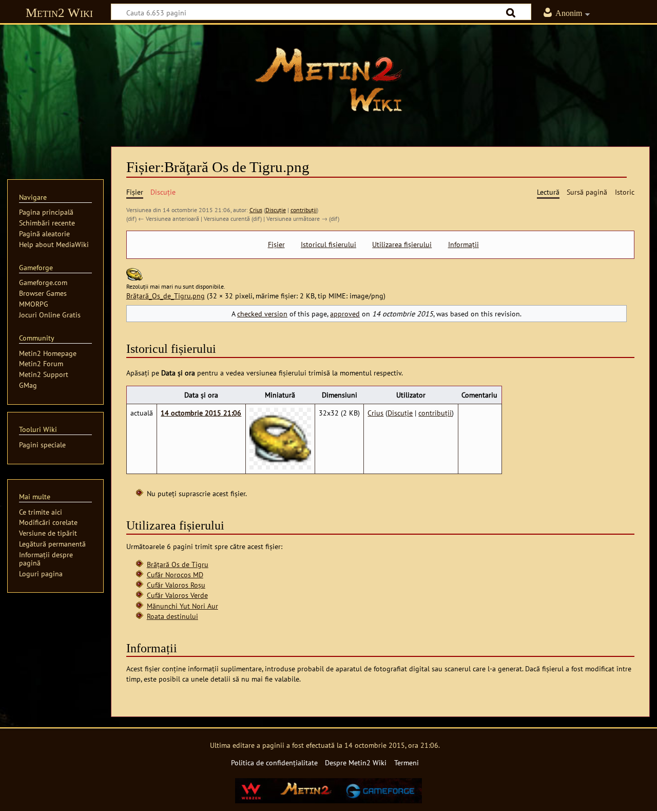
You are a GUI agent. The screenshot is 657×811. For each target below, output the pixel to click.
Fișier (276, 244)
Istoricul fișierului (328, 244)
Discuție (275, 210)
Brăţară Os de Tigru (177, 564)
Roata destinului (172, 616)
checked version (262, 313)
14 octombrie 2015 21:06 (201, 413)
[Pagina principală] (328, 79)
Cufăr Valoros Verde (177, 595)
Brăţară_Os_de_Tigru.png (165, 295)
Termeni (406, 762)
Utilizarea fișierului (402, 244)
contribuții (304, 210)
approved (345, 313)
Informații (463, 244)
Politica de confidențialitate (274, 762)
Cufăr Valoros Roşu (176, 585)
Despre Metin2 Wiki (356, 762)
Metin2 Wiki (59, 13)
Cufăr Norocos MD (175, 574)
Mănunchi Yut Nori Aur (182, 606)
